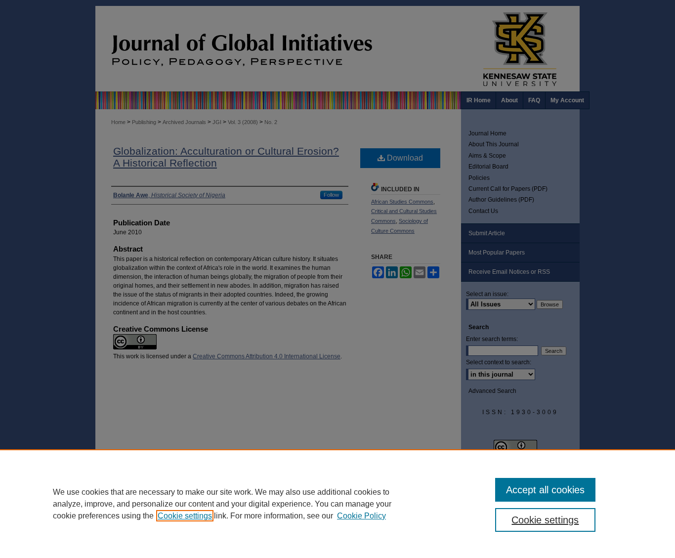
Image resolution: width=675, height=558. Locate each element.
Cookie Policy (361, 516)
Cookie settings (185, 516)
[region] (337, 503)
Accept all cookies (545, 489)
